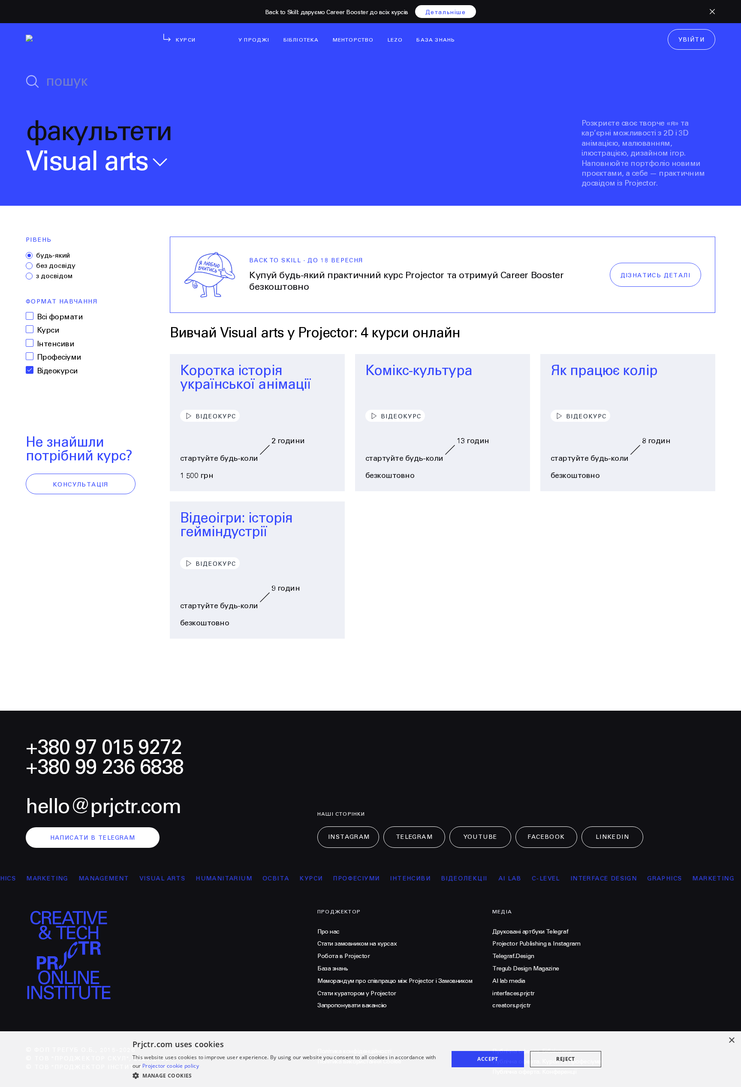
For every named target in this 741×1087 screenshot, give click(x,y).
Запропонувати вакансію (352, 1005)
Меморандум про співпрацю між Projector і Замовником (395, 981)
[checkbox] (29, 316)
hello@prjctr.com (103, 807)
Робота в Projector (343, 956)
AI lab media (508, 981)
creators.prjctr (511, 1005)
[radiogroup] (81, 265)
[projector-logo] (78, 41)
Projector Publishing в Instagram (536, 943)
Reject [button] (565, 1059)
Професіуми (59, 357)
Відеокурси (57, 370)
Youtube (480, 837)
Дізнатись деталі (655, 275)
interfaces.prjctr (513, 993)
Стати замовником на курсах (357, 943)
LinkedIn (612, 837)
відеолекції (443, 878)
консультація (80, 484)
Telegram (414, 837)
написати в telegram (93, 838)
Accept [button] (487, 1059)
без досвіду (55, 266)
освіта (255, 878)
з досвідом (54, 276)
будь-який (53, 255)
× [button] (731, 1040)
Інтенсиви (55, 343)
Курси (48, 330)
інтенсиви (390, 878)
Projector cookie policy (170, 1065)
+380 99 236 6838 (105, 767)
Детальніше (445, 12)
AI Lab (489, 878)
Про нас (328, 931)
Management (83, 878)
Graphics (644, 878)
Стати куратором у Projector (356, 993)
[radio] (29, 255)
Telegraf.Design (513, 956)
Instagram (349, 837)
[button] (286, 1075)
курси (290, 878)
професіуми (336, 878)
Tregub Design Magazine (525, 968)
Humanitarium (203, 878)
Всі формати (60, 316)
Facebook (546, 837)
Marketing (27, 878)
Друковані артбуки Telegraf (530, 931)
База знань (332, 968)
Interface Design (583, 878)
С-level (525, 878)
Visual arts (142, 878)
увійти (691, 39)
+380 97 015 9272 (104, 748)
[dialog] (370, 1059)
